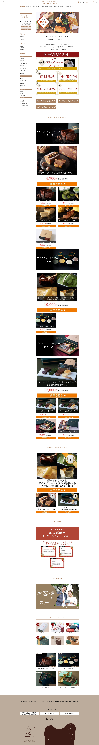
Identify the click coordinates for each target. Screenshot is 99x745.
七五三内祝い (23, 70)
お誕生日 (22, 46)
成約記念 (22, 101)
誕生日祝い (47, 6)
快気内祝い (22, 73)
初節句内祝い (23, 68)
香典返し (22, 91)
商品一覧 (27, 6)
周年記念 (22, 100)
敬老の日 (31, 6)
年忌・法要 (22, 95)
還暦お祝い (22, 83)
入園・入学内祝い (24, 63)
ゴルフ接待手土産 (24, 105)
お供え (21, 93)
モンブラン (35, 6)
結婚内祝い (51, 6)
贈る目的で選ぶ (62, 6)
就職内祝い (22, 65)
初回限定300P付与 (57, 6)
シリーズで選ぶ (74, 6)
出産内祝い (42, 6)
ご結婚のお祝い (23, 81)
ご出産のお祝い (23, 80)
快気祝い (22, 86)
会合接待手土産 (23, 103)
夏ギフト (38, 6)
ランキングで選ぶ (68, 6)
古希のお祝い (23, 85)
